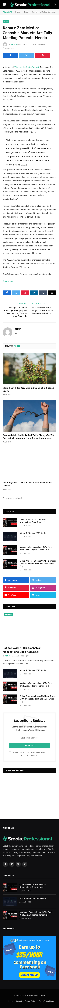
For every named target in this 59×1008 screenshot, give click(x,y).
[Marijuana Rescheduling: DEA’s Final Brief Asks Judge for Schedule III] (10, 550)
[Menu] (4, 4)
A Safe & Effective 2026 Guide (33, 533)
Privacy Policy (25, 755)
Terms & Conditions (46, 1001)
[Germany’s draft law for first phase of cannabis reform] (29, 463)
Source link (8, 281)
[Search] (54, 4)
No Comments (39, 44)
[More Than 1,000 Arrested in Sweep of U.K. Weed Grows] (29, 368)
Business (8, 615)
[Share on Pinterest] (42, 55)
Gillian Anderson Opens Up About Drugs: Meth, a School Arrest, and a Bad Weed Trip (38, 563)
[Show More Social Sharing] (53, 55)
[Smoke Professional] (30, 4)
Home (10, 1001)
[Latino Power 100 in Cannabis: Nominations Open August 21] (10, 522)
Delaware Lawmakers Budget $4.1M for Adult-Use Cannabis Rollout (42, 310)
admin (14, 44)
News (6, 21)
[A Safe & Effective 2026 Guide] (10, 536)
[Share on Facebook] (10, 55)
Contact (19, 1001)
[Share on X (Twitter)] (26, 55)
